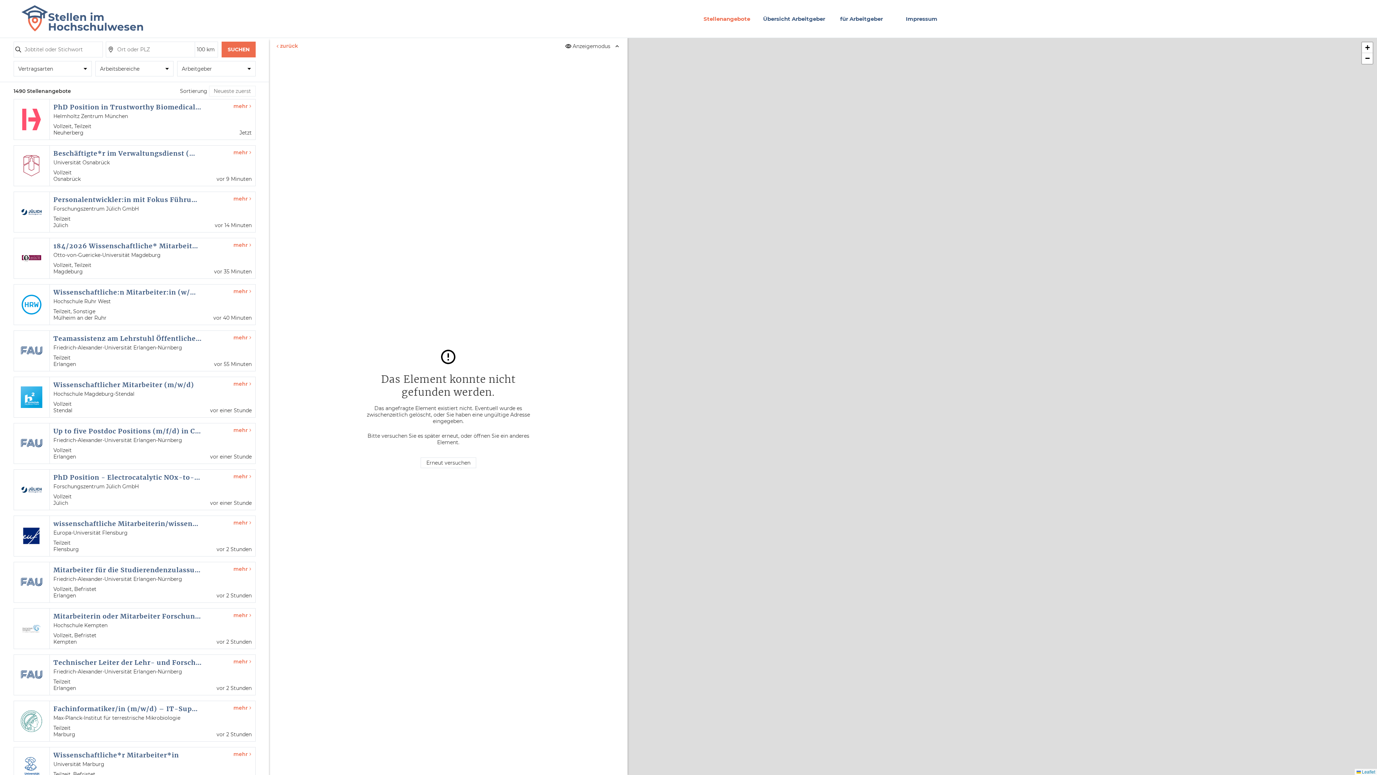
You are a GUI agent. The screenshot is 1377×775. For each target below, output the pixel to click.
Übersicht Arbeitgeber (794, 18)
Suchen (239, 49)
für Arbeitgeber (861, 18)
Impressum (921, 18)
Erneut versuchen (448, 463)
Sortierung (193, 91)
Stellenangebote (727, 18)
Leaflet (1368, 772)
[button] (1367, 47)
